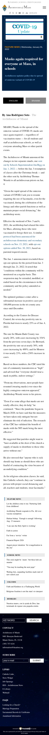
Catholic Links (8, 674)
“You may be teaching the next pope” (21, 567)
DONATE (33, 13)
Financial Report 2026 (15, 540)
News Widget (8, 677)
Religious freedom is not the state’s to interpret (25, 591)
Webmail (6, 692)
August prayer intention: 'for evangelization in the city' (24, 546)
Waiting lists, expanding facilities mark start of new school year (25, 573)
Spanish (36, 100)
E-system (33, 729)
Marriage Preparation (11, 708)
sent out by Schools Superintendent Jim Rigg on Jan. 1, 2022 (24, 164)
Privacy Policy (35, 731)
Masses (38, 2)
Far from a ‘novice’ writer (17, 535)
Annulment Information (12, 716)
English (13, 100)
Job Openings (8, 681)
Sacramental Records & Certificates (16, 712)
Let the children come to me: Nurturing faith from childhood (24, 504)
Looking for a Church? (11, 704)
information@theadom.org (13, 647)
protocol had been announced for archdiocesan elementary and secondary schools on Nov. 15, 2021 (22, 240)
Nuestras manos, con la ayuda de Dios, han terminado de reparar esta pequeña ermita (23, 604)
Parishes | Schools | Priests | (22, 2)
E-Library (6, 689)
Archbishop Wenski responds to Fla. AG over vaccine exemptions (24, 512)
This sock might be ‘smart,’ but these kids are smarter (24, 561)
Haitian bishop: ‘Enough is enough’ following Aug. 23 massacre (24, 519)
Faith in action (12, 530)
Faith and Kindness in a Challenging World (23, 586)
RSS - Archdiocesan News (13, 685)
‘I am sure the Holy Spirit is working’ (21, 525)
